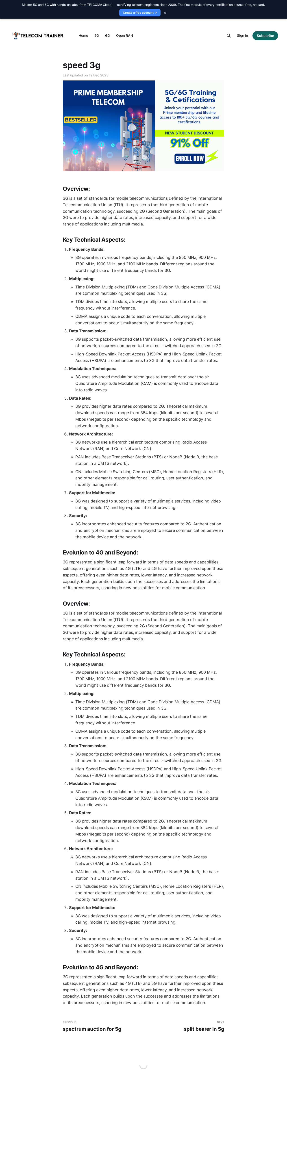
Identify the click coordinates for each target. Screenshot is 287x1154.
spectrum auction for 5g (92, 1026)
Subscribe (265, 35)
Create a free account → (140, 12)
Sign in (242, 35)
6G (107, 35)
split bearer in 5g (204, 1026)
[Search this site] (228, 35)
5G (96, 35)
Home (83, 35)
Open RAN (124, 35)
